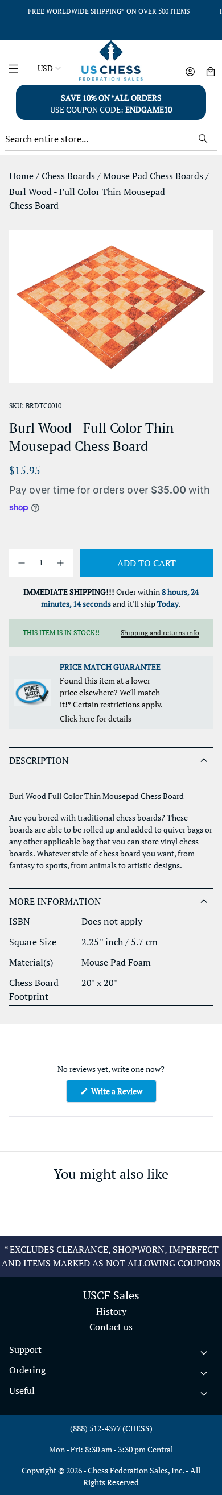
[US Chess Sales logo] (111, 60)
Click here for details (95, 718)
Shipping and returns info (160, 632)
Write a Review (123, 1094)
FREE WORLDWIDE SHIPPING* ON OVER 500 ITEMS (109, 11)
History (111, 1311)
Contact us (111, 1326)
